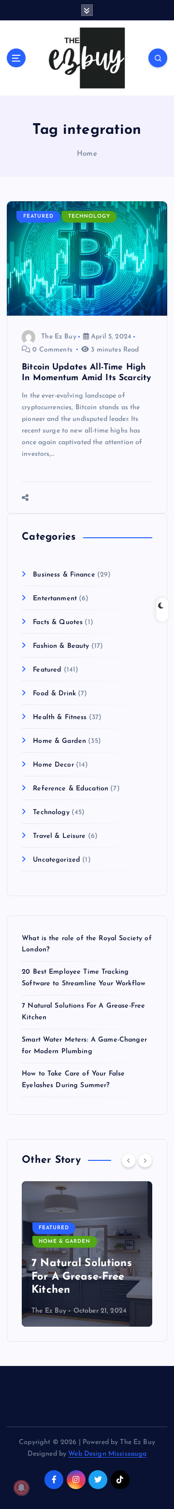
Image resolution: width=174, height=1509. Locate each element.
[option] (87, 1254)
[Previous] (128, 1160)
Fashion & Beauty (61, 646)
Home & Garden (59, 741)
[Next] (145, 1160)
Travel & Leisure (59, 836)
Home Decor (53, 765)
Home (87, 154)
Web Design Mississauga (107, 1454)
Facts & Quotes (58, 622)
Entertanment (55, 598)
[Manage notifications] (21, 1487)
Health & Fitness (60, 717)
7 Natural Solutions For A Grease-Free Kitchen (81, 1277)
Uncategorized (56, 860)
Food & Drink (54, 693)
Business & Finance (64, 574)
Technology (89, 216)
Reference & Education (70, 788)
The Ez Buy (58, 336)
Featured (38, 216)
